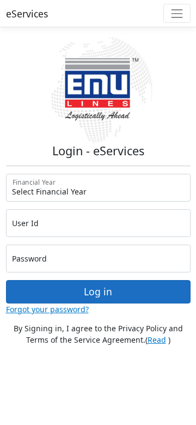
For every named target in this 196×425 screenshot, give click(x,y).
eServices (27, 13)
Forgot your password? (47, 309)
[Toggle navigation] (176, 13)
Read (157, 340)
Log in (98, 291)
